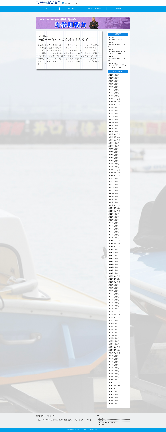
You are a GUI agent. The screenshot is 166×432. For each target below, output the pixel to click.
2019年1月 (112, 344)
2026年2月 (112, 93)
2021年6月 (112, 258)
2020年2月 (112, 306)
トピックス (71, 9)
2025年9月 (112, 107)
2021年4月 (112, 264)
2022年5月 (112, 226)
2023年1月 (112, 202)
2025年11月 (112, 102)
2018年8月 (112, 359)
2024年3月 (112, 161)
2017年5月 (112, 403)
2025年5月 (112, 119)
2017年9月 (112, 391)
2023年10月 (112, 175)
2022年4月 (112, 229)
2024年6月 (112, 152)
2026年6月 (112, 81)
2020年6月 (112, 294)
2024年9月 (112, 143)
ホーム (48, 9)
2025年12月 (112, 99)
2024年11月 (112, 137)
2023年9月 (112, 178)
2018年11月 (112, 350)
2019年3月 (112, 338)
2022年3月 (112, 232)
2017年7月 (112, 397)
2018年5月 (112, 368)
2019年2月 (112, 341)
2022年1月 (112, 237)
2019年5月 (112, 332)
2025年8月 (112, 110)
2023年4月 (112, 193)
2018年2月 (112, 376)
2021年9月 (112, 249)
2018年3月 (112, 373)
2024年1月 (112, 167)
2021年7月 (112, 255)
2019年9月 (112, 320)
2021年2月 (112, 270)
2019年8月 (112, 323)
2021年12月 (112, 240)
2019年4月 (112, 335)
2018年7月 (112, 362)
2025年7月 (112, 113)
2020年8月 (112, 288)
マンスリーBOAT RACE (95, 9)
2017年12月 (112, 382)
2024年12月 (112, 134)
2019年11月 (112, 314)
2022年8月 (112, 217)
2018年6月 (112, 365)
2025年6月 (112, 116)
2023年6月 (112, 187)
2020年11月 (112, 279)
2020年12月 (112, 276)
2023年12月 (112, 169)
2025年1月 (112, 131)
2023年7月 (112, 184)
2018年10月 (112, 353)
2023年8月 (112, 181)
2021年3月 (112, 267)
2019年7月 (112, 326)
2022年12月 (112, 205)
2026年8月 (112, 75)
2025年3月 (112, 125)
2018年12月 (112, 347)
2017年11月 (112, 385)
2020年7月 (112, 291)
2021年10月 (112, 246)
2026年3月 (112, 90)
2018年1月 (112, 379)
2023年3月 (112, 196)
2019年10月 (112, 317)
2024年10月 (112, 140)
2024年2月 (112, 164)
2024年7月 (112, 149)
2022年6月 (112, 223)
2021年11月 (112, 243)
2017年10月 (112, 388)
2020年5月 (112, 297)
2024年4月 (112, 158)
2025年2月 (112, 128)
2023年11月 (112, 172)
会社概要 (118, 9)
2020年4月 (112, 300)
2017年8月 (112, 394)
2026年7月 (112, 78)
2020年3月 (112, 303)
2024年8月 (112, 146)
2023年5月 (112, 190)
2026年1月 (112, 96)
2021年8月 (112, 252)
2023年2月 (112, 199)
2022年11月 (112, 208)
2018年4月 (112, 371)
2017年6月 (112, 400)
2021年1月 (112, 273)
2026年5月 (112, 84)
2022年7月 (112, 220)
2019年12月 (112, 311)
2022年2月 (112, 235)
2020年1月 (112, 308)
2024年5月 (112, 155)
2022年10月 (112, 211)
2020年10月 (112, 282)
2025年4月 (112, 122)
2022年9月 (112, 214)
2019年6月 (112, 329)
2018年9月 (112, 356)
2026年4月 (112, 87)
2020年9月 (112, 285)
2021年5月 (112, 261)
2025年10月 (112, 104)
